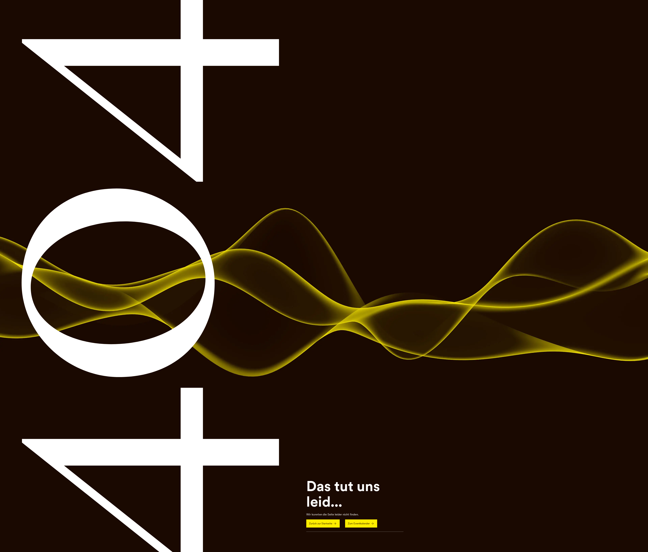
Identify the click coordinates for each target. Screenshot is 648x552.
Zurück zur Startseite (320, 523)
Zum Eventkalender (359, 523)
